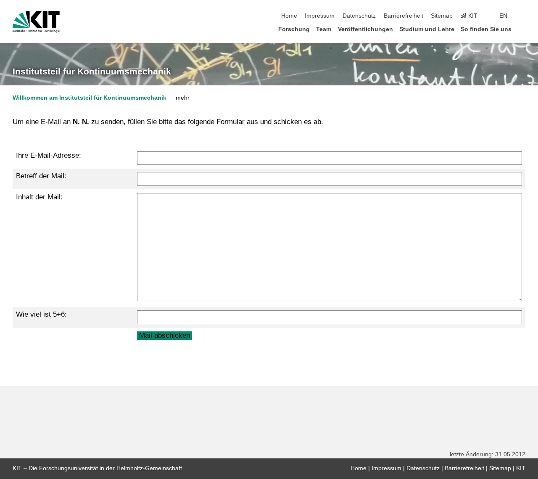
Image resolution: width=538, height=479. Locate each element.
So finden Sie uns (486, 29)
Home (289, 16)
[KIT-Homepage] (36, 22)
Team (323, 29)
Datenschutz (359, 16)
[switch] (522, 16)
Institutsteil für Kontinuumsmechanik (92, 71)
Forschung (294, 29)
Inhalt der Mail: (39, 197)
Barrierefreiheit (403, 16)
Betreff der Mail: (41, 176)
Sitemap (442, 16)
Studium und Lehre (426, 29)
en (503, 16)
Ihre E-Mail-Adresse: (48, 155)
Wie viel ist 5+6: (41, 314)
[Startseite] (522, 28)
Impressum (320, 16)
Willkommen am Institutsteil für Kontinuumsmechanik (89, 98)
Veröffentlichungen (365, 29)
